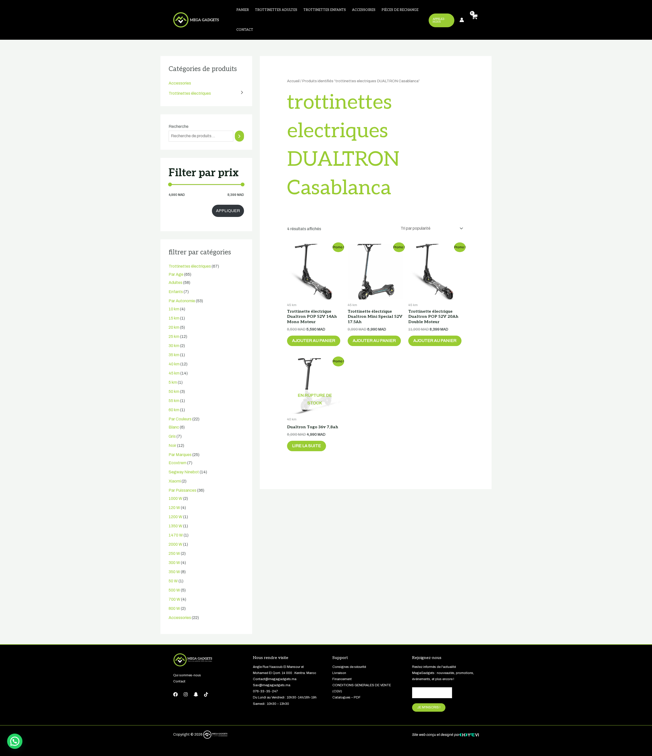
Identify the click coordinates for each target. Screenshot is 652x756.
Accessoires (363, 10)
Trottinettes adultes (276, 10)
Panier (242, 10)
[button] (14, 741)
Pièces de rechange (400, 10)
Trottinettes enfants (324, 10)
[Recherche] (239, 136)
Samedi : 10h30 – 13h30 (271, 704)
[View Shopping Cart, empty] (474, 20)
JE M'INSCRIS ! (428, 707)
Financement (342, 679)
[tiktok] (206, 694)
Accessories (180, 83)
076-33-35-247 (265, 691)
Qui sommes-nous (187, 675)
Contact (244, 30)
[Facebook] (175, 694)
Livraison (339, 673)
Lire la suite (306, 446)
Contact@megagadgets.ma (274, 679)
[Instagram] (185, 694)
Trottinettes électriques (190, 93)
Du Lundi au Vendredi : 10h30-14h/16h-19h (285, 697)
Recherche (178, 126)
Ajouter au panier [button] (313, 340)
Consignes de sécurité (349, 667)
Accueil (293, 81)
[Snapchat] (196, 694)
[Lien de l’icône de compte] (461, 20)
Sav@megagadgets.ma (271, 685)
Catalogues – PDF (346, 697)
